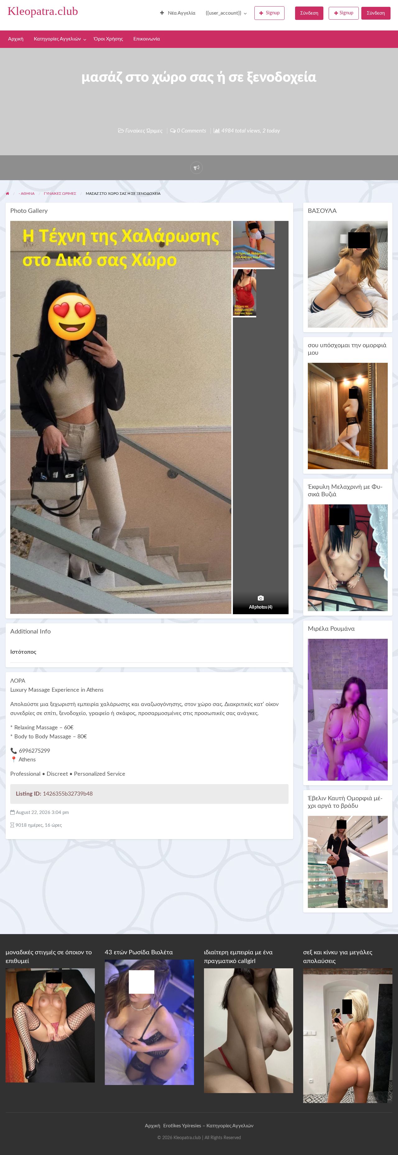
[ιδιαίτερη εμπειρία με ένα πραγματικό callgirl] (248, 1030)
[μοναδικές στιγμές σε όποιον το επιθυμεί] (50, 1025)
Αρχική (15, 39)
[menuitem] (178, 13)
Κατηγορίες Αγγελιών (57, 39)
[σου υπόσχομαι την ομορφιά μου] (348, 416)
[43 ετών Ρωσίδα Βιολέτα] (149, 1021)
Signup (273, 13)
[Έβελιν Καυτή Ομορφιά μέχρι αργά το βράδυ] (348, 862)
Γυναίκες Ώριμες (144, 131)
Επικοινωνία (146, 39)
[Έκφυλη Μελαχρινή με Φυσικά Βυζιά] (348, 557)
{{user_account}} (223, 13)
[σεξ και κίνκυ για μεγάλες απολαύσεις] (347, 1035)
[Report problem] (196, 167)
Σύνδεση (309, 13)
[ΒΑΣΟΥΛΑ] (348, 274)
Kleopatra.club (42, 10)
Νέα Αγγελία (181, 13)
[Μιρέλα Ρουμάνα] (348, 710)
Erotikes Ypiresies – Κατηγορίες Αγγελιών (208, 1125)
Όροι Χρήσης (108, 39)
